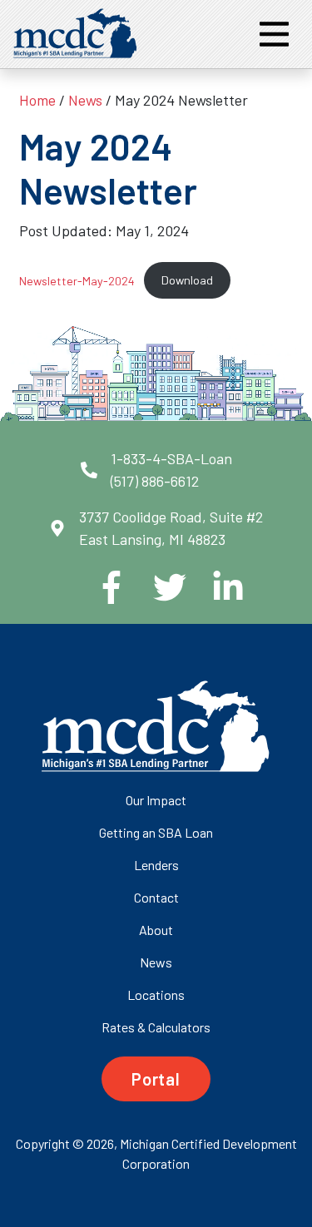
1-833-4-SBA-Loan (171, 458)
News (85, 100)
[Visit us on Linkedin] (214, 587)
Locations (156, 994)
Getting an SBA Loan (156, 832)
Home (37, 100)
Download (187, 280)
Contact (156, 897)
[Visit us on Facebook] (98, 587)
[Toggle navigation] (274, 34)
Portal (156, 1079)
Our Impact (156, 800)
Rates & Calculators (156, 1027)
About (156, 930)
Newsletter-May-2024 (77, 280)
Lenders (156, 865)
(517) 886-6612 (155, 481)
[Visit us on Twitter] (156, 587)
